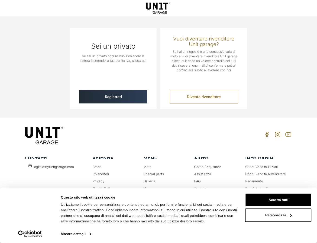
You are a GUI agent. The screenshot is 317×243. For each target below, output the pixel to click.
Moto (147, 167)
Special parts (153, 174)
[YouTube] (287, 136)
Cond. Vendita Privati (261, 167)
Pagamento (254, 181)
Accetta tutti (278, 200)
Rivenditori (101, 174)
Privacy (99, 181)
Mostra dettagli (73, 234)
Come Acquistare (207, 167)
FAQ (197, 181)
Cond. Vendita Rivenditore (265, 174)
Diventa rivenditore (204, 96)
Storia (97, 167)
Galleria (149, 181)
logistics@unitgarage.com (53, 167)
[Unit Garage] (158, 8)
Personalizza (275, 215)
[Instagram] (277, 136)
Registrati (113, 96)
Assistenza (202, 174)
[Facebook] (266, 136)
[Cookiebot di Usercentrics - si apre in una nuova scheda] (30, 234)
